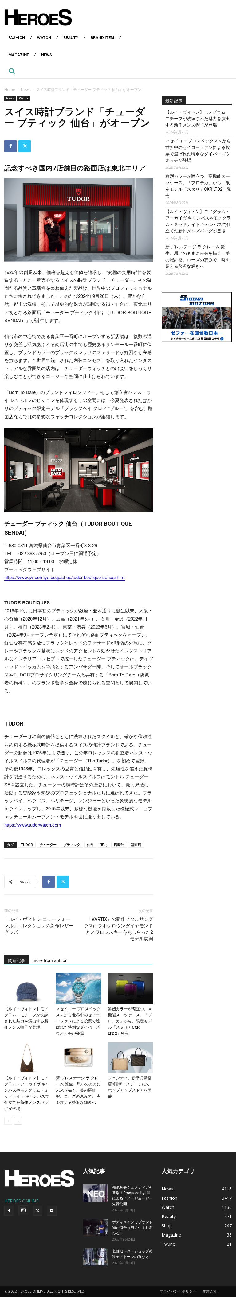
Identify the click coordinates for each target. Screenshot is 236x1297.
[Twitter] (24, 146)
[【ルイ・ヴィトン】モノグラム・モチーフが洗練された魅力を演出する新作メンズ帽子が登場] (26, 988)
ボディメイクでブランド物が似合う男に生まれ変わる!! (132, 1227)
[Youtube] (52, 1211)
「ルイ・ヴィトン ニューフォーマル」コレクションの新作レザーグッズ (38, 926)
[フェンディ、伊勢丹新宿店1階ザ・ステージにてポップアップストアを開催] (130, 1057)
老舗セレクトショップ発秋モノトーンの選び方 (132, 1253)
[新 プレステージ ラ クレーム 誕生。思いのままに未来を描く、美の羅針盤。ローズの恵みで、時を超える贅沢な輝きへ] (78, 1057)
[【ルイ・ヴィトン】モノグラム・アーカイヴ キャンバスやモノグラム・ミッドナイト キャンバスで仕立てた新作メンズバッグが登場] (26, 1057)
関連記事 (16, 960)
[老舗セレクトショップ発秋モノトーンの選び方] (95, 1256)
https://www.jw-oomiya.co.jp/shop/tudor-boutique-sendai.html (64, 577)
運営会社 (209, 1291)
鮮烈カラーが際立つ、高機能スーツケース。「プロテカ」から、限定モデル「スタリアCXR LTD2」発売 (130, 1021)
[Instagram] (23, 1210)
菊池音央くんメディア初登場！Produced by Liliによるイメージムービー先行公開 (132, 1195)
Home (9, 89)
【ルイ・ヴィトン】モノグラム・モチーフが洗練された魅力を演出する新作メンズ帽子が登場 (197, 118)
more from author (50, 960)
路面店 (136, 844)
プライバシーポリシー (177, 1291)
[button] (11, 71)
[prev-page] (8, 1121)
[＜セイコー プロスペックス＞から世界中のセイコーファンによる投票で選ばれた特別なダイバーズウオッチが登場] (78, 988)
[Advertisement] (196, 386)
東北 (103, 844)
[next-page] (18, 1121)
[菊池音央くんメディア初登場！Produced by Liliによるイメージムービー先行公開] (95, 1193)
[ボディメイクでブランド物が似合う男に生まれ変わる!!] (95, 1227)
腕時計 (119, 844)
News (25, 89)
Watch (23, 98)
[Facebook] (10, 146)
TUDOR (27, 844)
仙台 (90, 844)
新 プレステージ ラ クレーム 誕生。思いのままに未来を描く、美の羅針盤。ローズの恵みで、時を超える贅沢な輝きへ (78, 1090)
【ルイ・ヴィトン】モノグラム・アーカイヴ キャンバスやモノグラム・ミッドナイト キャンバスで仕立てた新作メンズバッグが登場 (198, 221)
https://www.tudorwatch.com (32, 824)
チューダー (48, 844)
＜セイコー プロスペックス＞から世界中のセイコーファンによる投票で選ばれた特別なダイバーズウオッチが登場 (78, 1021)
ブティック (71, 844)
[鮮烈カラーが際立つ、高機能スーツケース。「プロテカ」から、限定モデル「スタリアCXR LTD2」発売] (130, 988)
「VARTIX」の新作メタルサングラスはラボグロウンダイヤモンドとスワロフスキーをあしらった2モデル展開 (118, 929)
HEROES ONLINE (21, 1201)
